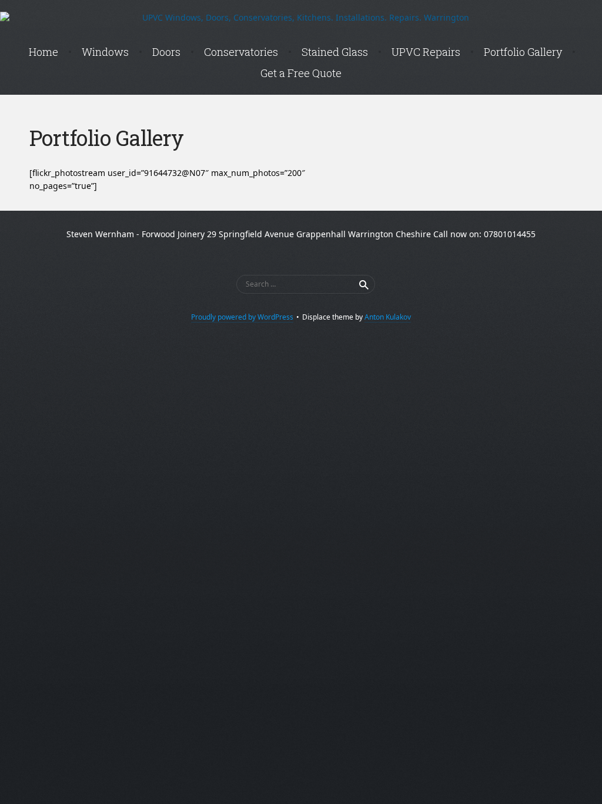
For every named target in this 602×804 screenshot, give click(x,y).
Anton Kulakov (387, 317)
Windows (105, 52)
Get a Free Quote (301, 73)
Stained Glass (335, 52)
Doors (166, 52)
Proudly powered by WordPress (242, 317)
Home (43, 52)
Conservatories (241, 52)
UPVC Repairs (426, 52)
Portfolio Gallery (523, 52)
